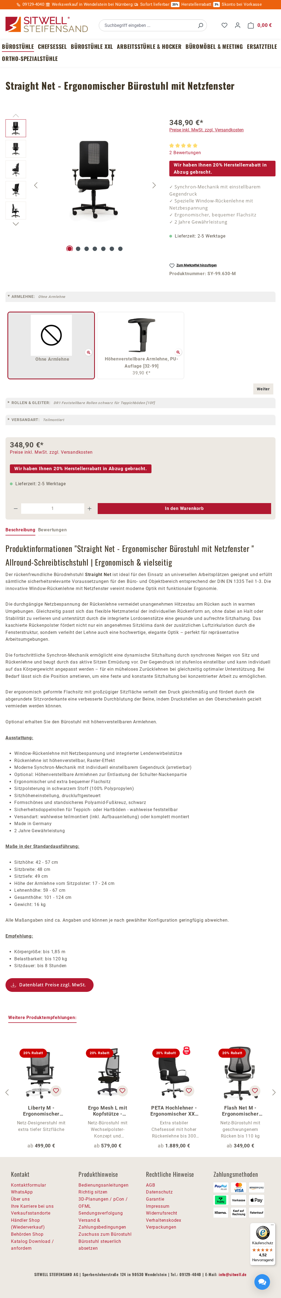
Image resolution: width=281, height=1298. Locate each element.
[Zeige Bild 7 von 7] (120, 249)
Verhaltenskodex (163, 1220)
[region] (82, 185)
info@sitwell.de (233, 1274)
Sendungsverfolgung (100, 1213)
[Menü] (272, 1226)
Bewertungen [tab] (52, 529)
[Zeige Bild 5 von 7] (103, 249)
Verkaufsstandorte (30, 1213)
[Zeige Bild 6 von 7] (112, 249)
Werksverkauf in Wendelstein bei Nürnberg (92, 4)
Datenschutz (159, 1192)
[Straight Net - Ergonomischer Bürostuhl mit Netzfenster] (95, 179)
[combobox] (146, 25)
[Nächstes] (154, 185)
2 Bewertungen (185, 152)
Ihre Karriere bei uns (32, 1206)
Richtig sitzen (93, 1192)
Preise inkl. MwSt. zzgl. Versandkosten (206, 129)
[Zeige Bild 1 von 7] (69, 249)
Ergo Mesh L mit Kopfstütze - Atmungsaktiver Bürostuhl (107, 1111)
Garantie (155, 1199)
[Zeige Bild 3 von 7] (86, 249)
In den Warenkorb (184, 508)
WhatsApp (22, 1192)
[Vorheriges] (36, 185)
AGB (150, 1185)
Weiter (263, 389)
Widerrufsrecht (161, 1213)
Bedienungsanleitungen (103, 1185)
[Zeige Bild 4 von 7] (95, 249)
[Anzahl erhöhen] (89, 508)
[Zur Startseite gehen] (46, 24)
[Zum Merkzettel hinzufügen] (55, 1090)
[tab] (20, 530)
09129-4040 (33, 4)
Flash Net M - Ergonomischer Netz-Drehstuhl (240, 1111)
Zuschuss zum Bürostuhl (105, 1234)
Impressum (158, 1206)
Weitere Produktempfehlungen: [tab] (42, 1017)
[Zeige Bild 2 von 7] (78, 249)
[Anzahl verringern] (15, 508)
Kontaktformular (28, 1185)
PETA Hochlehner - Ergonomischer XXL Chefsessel (174, 1111)
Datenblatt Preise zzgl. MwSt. (52, 985)
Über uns (20, 1199)
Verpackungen (161, 1227)
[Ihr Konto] (237, 25)
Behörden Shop (27, 1234)
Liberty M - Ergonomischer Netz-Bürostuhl (41, 1111)
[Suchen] (200, 25)
